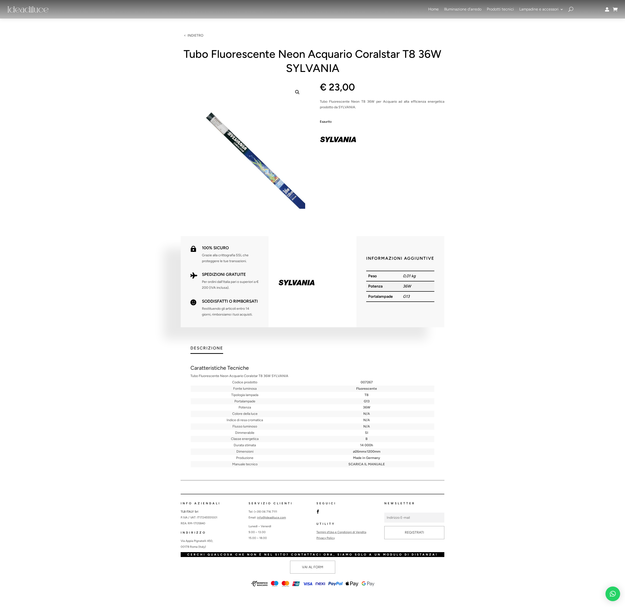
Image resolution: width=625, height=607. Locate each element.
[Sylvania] (338, 140)
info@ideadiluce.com (271, 517)
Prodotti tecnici (500, 9)
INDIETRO (195, 35)
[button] (297, 92)
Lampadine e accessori (539, 9)
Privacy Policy (325, 538)
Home (433, 9)
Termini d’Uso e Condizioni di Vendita (341, 532)
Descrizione (206, 348)
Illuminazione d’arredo (462, 9)
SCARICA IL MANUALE (366, 464)
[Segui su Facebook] (318, 512)
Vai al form (312, 567)
